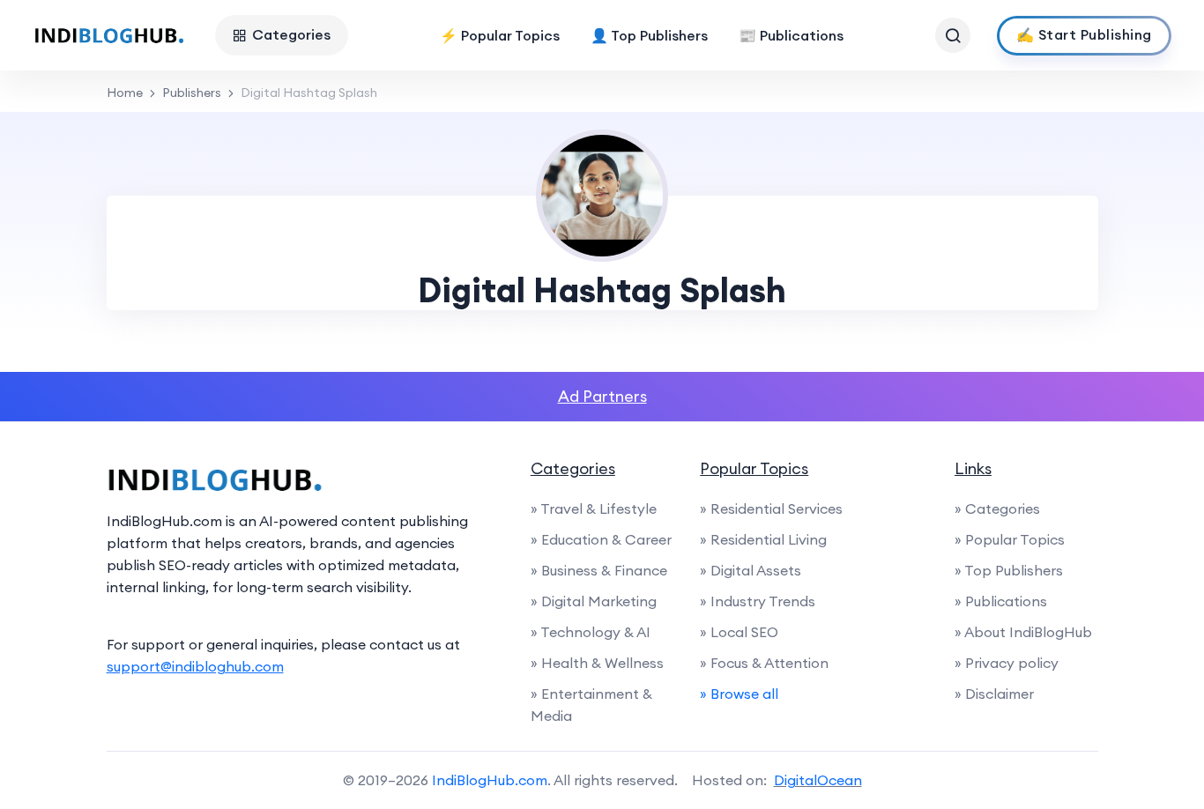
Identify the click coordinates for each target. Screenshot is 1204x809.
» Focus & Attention (764, 663)
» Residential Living (763, 539)
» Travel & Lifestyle (594, 508)
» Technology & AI (590, 632)
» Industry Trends (757, 601)
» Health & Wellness (597, 663)
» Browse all (739, 693)
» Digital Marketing (594, 601)
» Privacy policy (1007, 663)
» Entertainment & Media (591, 704)
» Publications (1001, 601)
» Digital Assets (750, 570)
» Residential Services (771, 508)
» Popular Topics (1010, 539)
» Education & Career (601, 539)
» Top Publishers (1009, 570)
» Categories (997, 508)
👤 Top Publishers (649, 35)
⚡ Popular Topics (500, 35)
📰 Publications (791, 35)
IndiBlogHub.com (489, 780)
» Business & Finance (599, 570)
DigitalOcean (818, 780)
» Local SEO (739, 632)
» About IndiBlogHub (1023, 632)
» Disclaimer (994, 693)
